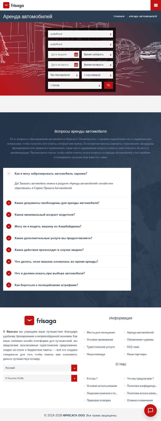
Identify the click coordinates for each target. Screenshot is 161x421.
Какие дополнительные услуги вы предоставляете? (53, 238)
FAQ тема (133, 346)
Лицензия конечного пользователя (108, 393)
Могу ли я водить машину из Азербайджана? (48, 226)
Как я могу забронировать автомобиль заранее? (51, 173)
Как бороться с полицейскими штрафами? (46, 285)
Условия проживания (100, 339)
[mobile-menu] (156, 5)
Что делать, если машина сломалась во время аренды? (56, 261)
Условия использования (102, 385)
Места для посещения (101, 332)
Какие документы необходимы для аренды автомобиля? (57, 203)
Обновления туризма (140, 339)
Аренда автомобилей (83, 183)
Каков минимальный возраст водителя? (45, 214)
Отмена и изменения (140, 400)
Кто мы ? (92, 378)
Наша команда (96, 354)
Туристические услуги (101, 346)
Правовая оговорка (99, 400)
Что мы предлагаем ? (140, 378)
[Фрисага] (40, 320)
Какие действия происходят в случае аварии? (49, 250)
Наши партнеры (137, 354)
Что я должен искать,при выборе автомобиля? (50, 273)
